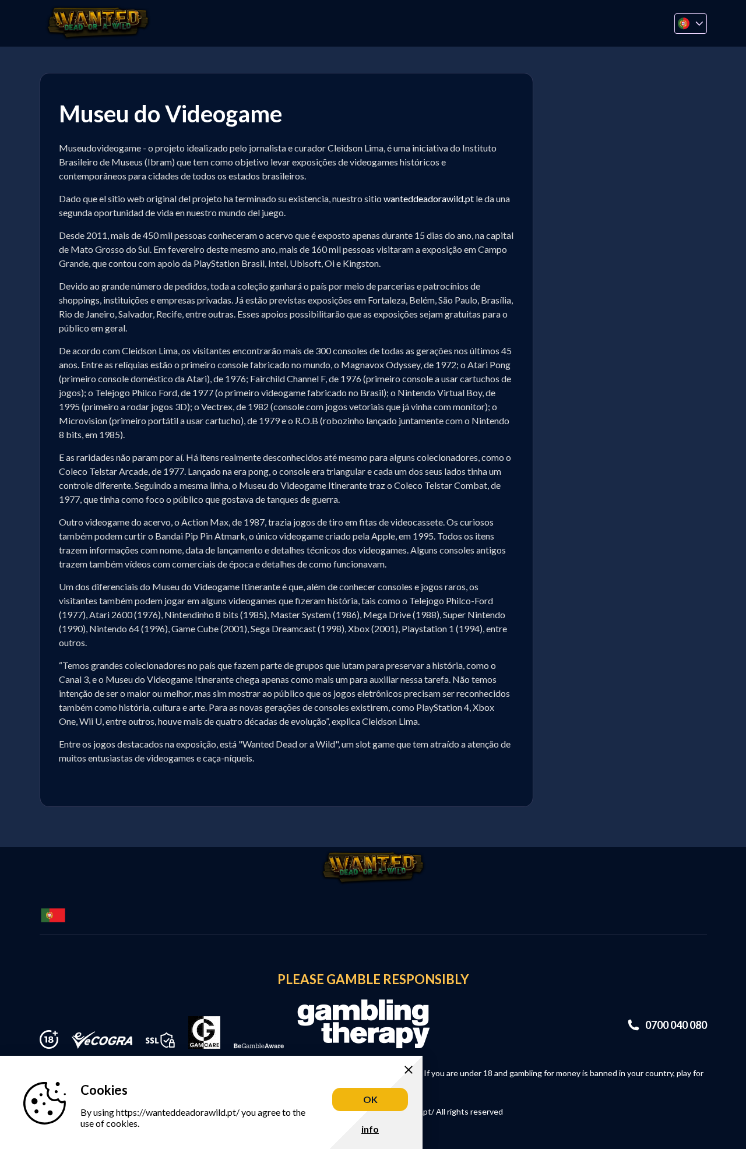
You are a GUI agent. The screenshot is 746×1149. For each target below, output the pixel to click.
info (370, 1128)
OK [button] (370, 1099)
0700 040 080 (676, 1024)
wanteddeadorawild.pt (428, 198)
